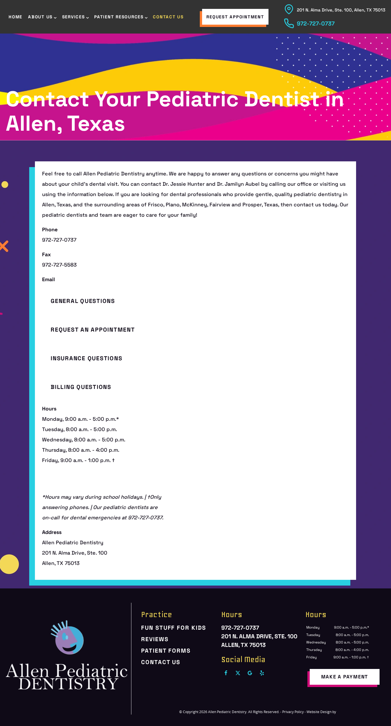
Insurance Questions (86, 358)
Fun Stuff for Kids (173, 627)
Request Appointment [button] (235, 16)
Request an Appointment (93, 329)
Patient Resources (119, 16)
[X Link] (237, 673)
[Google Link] (249, 673)
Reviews (154, 639)
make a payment (344, 677)
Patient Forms (166, 650)
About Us (40, 16)
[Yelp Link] (261, 673)
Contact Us (168, 16)
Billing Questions (81, 387)
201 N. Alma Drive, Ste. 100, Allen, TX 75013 (341, 10)
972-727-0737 (316, 23)
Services (73, 16)
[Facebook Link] (225, 673)
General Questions (83, 301)
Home (15, 16)
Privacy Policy (293, 711)
